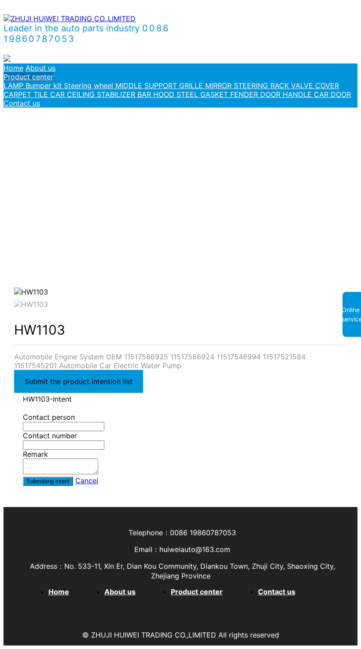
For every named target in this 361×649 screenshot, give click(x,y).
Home (13, 67)
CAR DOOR (332, 94)
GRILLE (192, 85)
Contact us (22, 103)
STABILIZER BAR (125, 94)
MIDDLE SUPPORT (147, 85)
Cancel (86, 480)
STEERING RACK (262, 85)
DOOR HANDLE (287, 94)
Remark (35, 454)
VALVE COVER (315, 85)
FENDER (245, 94)
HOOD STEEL (176, 94)
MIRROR (219, 85)
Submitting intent (48, 481)
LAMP (15, 85)
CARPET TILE (27, 94)
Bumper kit (45, 85)
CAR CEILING (73, 94)
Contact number (50, 435)
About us (40, 67)
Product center (28, 76)
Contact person (49, 417)
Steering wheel (89, 85)
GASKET (215, 94)
